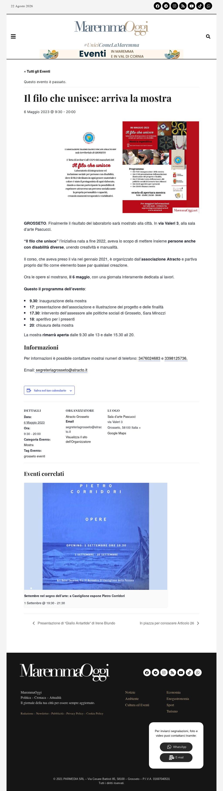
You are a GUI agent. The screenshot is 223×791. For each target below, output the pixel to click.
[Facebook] (157, 6)
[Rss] (183, 6)
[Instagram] (174, 6)
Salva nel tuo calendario (50, 391)
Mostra (29, 445)
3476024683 (149, 358)
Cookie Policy (94, 713)
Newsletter (42, 713)
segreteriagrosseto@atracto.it (61, 370)
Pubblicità (57, 713)
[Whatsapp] (208, 6)
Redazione (27, 713)
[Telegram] (166, 6)
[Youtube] (191, 6)
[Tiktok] (200, 6)
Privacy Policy (75, 713)
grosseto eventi (34, 456)
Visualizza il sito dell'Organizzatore (78, 439)
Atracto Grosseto (77, 416)
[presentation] (95, 536)
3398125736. (176, 358)
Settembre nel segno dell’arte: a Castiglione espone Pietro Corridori (74, 596)
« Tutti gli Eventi (37, 71)
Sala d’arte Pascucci (121, 416)
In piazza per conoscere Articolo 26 (167, 622)
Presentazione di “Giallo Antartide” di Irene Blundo (76, 622)
